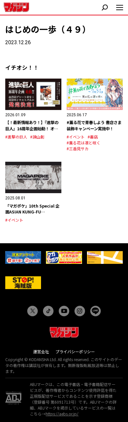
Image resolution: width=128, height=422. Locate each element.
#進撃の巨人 (16, 136)
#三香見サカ (78, 148)
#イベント (76, 136)
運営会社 (41, 351)
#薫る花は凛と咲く (83, 142)
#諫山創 (37, 136)
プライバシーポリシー (75, 351)
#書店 (93, 136)
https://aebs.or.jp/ (62, 413)
